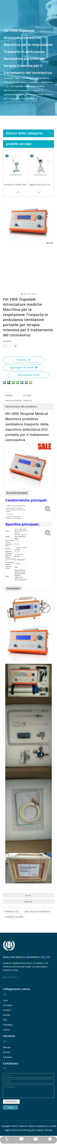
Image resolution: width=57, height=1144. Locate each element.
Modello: (9, 395)
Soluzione (7, 1057)
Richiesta (22, 359)
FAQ (5, 1019)
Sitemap (48, 1130)
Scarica (6, 1029)
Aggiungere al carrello (22, 367)
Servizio (6, 1015)
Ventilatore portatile (14, 916)
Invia (10, 1107)
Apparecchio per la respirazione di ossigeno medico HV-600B (41, 184)
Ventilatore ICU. (12, 911)
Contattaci (8, 1024)
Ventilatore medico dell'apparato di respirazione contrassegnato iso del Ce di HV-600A (16, 184)
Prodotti (7, 1010)
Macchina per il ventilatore (37, 911)
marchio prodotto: (13, 400)
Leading (39, 1130)
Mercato (7, 1047)
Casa (5, 1000)
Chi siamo (7, 1005)
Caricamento (11, 1101)
